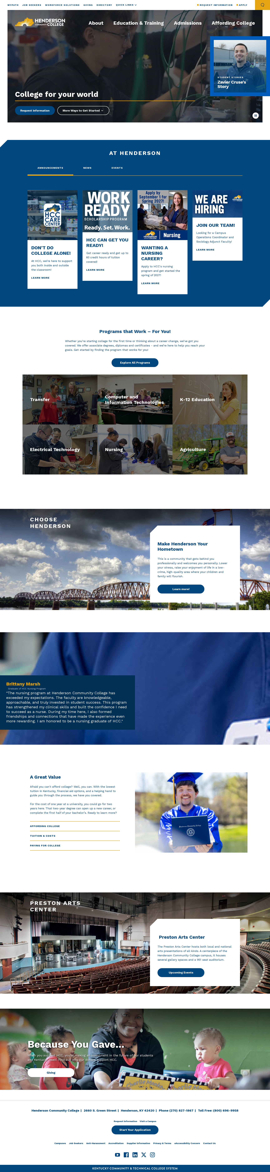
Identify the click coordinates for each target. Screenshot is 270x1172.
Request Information (216, 5)
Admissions (188, 23)
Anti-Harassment (95, 1143)
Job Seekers (31, 5)
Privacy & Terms (162, 1143)
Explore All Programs (135, 362)
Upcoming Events (181, 972)
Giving (88, 5)
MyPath (13, 5)
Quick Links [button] (125, 5)
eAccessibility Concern (187, 1143)
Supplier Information (138, 1143)
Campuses (60, 1143)
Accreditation (116, 1143)
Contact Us (209, 1143)
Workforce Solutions (62, 5)
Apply (243, 5)
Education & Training (138, 23)
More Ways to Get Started (81, 110)
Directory (104, 5)
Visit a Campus (148, 1121)
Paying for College (45, 845)
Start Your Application (135, 1129)
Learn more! (181, 589)
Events (117, 167)
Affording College (233, 23)
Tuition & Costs (42, 835)
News (87, 167)
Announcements (50, 167)
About (96, 23)
